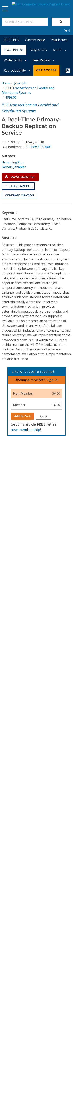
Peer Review (41, 60)
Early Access (38, 50)
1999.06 (11, 97)
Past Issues (59, 40)
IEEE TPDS (11, 40)
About (57, 50)
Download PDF (22, 177)
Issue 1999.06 (14, 50)
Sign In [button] (52, 379)
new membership (25, 429)
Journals (20, 83)
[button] (67, 30)
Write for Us (13, 60)
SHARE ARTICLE (20, 186)
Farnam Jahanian (14, 167)
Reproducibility (15, 70)
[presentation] (55, 340)
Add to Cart (22, 416)
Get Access (46, 70)
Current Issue (35, 40)
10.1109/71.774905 (38, 147)
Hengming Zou (13, 162)
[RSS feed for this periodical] (68, 70)
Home (6, 83)
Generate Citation (19, 195)
